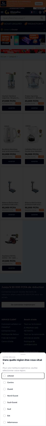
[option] (23, 376)
